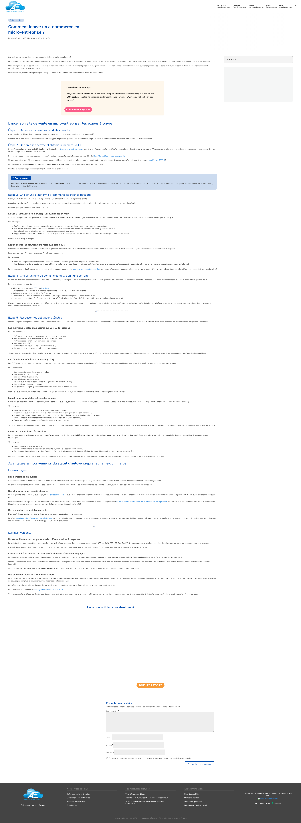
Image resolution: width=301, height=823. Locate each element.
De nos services (271, 6)
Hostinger (45, 288)
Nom (108, 737)
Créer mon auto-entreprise (78, 794)
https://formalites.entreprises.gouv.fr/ (109, 156)
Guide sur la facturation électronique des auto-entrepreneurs (145, 802)
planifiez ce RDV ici (157, 160)
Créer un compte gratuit (78, 109)
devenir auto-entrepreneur (71, 149)
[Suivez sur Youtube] (42, 810)
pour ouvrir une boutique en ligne (87, 269)
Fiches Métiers (16, 20)
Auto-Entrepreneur (223, 6)
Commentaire (112, 711)
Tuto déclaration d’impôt (135, 794)
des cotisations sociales (56, 495)
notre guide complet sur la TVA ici (48, 589)
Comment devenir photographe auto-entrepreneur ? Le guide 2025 (117, 666)
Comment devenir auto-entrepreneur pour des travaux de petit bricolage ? (120, 644)
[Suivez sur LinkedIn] (30, 810)
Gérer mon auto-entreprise (78, 798)
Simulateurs (72, 805)
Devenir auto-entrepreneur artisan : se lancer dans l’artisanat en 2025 (118, 621)
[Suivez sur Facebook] (24, 810)
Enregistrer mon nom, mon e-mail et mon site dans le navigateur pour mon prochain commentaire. (150, 758)
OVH (36, 288)
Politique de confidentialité (195, 805)
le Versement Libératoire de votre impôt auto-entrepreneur (141, 501)
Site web (110, 752)
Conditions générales (193, 801)
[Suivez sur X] (36, 810)
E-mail (109, 745)
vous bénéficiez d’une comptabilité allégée (34, 518)
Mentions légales (191, 798)
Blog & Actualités (191, 794)
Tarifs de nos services (76, 801)
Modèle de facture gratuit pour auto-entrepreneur (146, 798)
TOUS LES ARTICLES (150, 685)
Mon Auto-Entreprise (256, 6)
